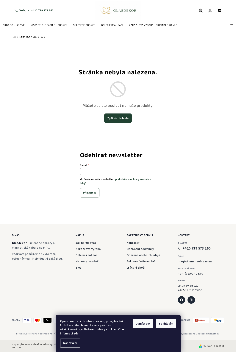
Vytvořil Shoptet (214, 346)
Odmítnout (142, 324)
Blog (79, 268)
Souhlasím (166, 324)
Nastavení (70, 343)
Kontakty (133, 243)
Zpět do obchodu (118, 118)
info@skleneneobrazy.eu (195, 261)
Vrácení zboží (136, 268)
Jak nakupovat (86, 243)
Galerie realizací (87, 255)
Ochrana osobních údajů (143, 255)
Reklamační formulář (141, 261)
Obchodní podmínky (140, 249)
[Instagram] (191, 300)
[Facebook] (181, 300)
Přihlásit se (89, 193)
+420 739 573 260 (196, 248)
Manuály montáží (87, 261)
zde (76, 333)
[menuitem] (14, 25)
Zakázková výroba (88, 249)
